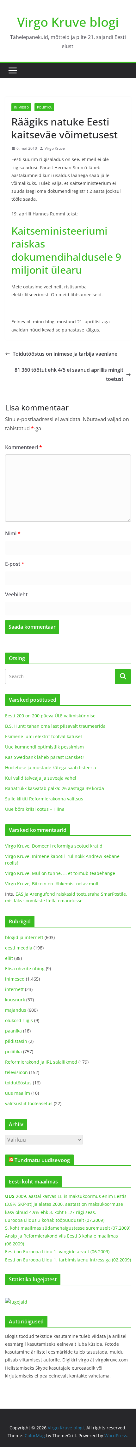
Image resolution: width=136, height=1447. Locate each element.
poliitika (44, 107)
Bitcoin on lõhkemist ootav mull (65, 884)
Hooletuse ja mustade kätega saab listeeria (50, 768)
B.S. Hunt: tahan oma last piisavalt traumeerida (55, 726)
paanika (13, 1031)
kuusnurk (15, 1000)
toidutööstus (18, 1083)
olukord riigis (19, 1020)
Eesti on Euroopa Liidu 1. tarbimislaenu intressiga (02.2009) (68, 1260)
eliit (9, 958)
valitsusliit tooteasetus (29, 1103)
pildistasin (16, 1041)
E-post (14, 563)
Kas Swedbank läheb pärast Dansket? (44, 757)
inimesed (21, 107)
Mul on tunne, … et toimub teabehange (73, 873)
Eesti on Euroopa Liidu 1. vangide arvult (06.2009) (57, 1252)
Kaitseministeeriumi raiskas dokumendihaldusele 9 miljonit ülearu (66, 250)
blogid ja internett (24, 937)
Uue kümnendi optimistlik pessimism (44, 747)
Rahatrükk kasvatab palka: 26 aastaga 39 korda (54, 788)
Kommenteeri (23, 447)
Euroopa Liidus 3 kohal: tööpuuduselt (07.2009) (54, 1220)
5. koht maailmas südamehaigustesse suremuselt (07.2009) (67, 1228)
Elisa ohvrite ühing (25, 968)
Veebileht (16, 594)
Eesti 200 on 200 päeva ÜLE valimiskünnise (50, 716)
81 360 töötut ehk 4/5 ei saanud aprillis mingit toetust (69, 374)
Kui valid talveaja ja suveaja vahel (40, 778)
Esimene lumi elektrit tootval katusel (43, 736)
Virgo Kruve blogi (68, 22)
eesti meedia (18, 948)
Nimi (13, 533)
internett (14, 989)
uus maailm (17, 1093)
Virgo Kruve (55, 148)
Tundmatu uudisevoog (42, 1160)
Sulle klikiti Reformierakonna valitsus (44, 799)
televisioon (16, 1072)
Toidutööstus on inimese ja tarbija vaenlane (65, 353)
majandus (15, 1010)
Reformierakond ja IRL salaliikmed (41, 1062)
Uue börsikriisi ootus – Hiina (35, 809)
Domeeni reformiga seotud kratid (67, 846)
